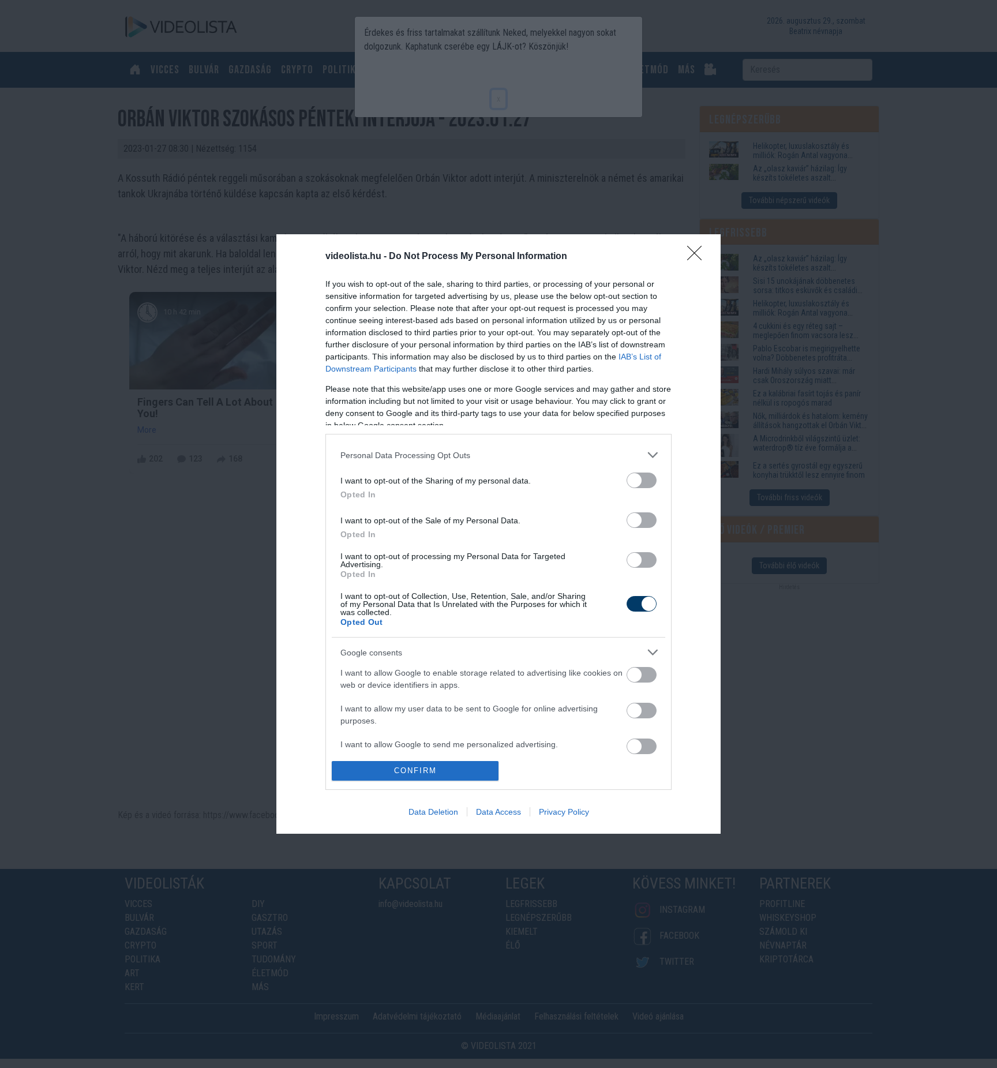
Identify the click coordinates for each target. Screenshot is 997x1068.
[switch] (642, 480)
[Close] (698, 257)
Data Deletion (433, 811)
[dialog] (498, 533)
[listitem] (498, 455)
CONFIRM (415, 770)
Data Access (498, 811)
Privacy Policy (564, 811)
